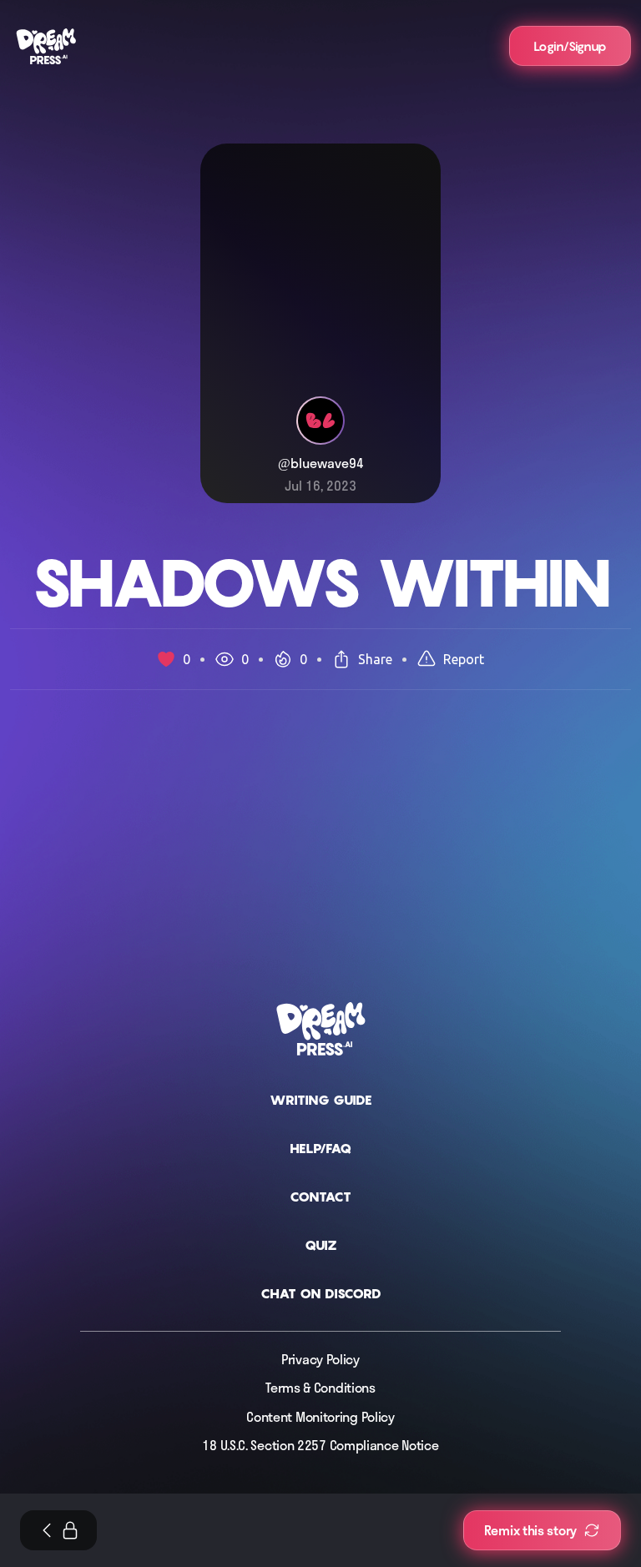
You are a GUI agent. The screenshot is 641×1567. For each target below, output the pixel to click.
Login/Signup (570, 45)
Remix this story (530, 1530)
